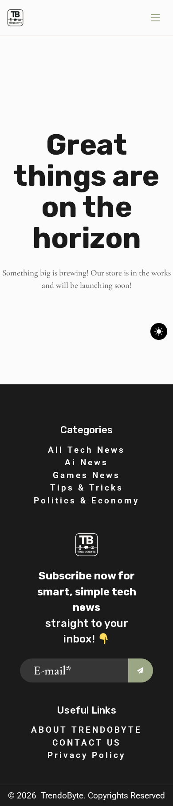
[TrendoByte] (15, 18)
